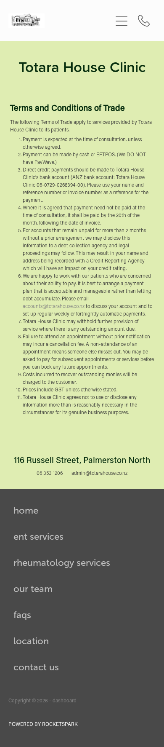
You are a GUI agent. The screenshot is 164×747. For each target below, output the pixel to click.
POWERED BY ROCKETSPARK (43, 723)
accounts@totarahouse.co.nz (54, 306)
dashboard (65, 700)
